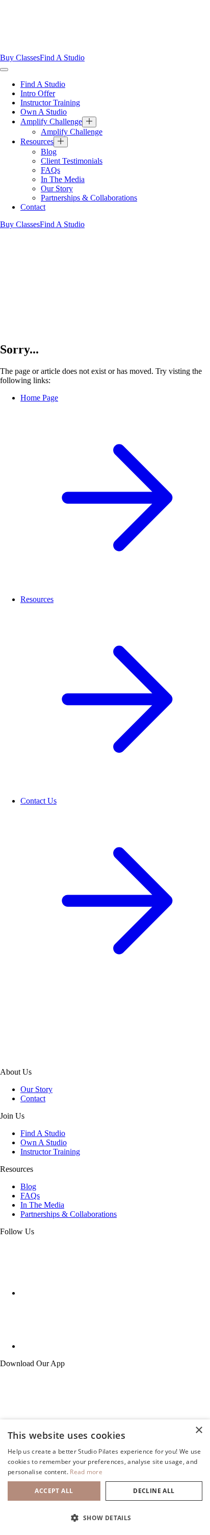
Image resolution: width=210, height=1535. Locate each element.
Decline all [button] (153, 1490)
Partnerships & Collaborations (89, 197)
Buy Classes (20, 57)
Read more (86, 1471)
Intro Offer (37, 93)
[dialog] (105, 1477)
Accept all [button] (54, 1490)
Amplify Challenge (51, 121)
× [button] (198, 1430)
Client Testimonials (71, 161)
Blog (49, 151)
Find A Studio (62, 57)
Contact (32, 207)
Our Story (57, 188)
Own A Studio (43, 111)
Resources (37, 141)
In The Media (63, 179)
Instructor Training (50, 102)
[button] (105, 1517)
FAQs (50, 170)
